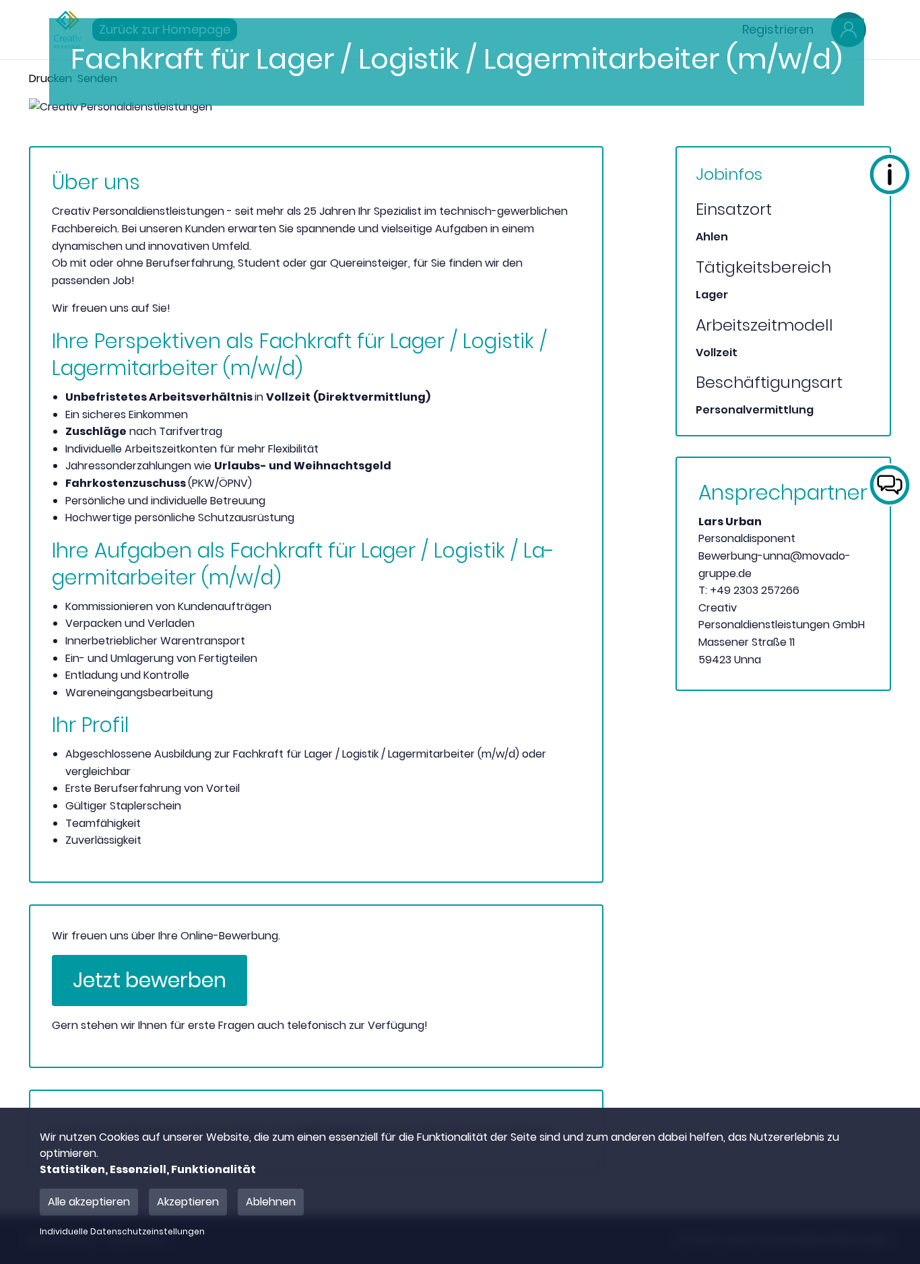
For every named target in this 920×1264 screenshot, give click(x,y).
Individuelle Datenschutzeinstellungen (122, 1231)
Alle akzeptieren (89, 1201)
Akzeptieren (188, 1201)
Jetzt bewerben (149, 980)
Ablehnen (271, 1201)
